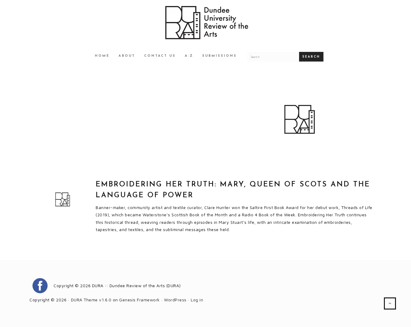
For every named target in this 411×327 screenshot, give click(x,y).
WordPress (175, 299)
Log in (197, 299)
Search (311, 57)
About (127, 56)
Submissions (219, 56)
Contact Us (160, 56)
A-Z (189, 56)
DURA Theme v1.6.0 (91, 299)
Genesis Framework (139, 299)
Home (102, 56)
